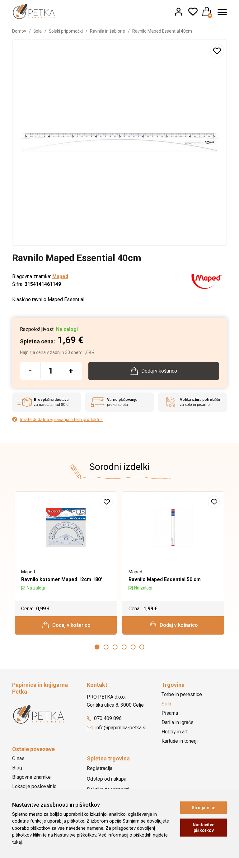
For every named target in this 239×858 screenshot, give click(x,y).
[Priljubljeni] (193, 11)
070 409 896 (107, 718)
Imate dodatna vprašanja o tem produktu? (61, 419)
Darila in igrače (178, 722)
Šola (37, 31)
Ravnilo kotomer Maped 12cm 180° (62, 579)
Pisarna (170, 713)
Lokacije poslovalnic (34, 786)
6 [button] (141, 647)
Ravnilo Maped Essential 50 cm (165, 579)
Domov (19, 31)
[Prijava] (178, 11)
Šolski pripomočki (66, 31)
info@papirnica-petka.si (120, 728)
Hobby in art (175, 732)
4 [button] (123, 647)
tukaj (17, 842)
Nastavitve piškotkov (203, 827)
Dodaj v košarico (71, 625)
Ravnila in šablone (107, 31)
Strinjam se (203, 807)
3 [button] (115, 647)
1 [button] (97, 647)
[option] (66, 563)
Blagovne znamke (31, 777)
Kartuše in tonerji (180, 741)
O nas (18, 758)
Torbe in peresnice (182, 694)
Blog (17, 768)
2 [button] (106, 647)
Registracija (99, 768)
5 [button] (132, 647)
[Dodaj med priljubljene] (217, 50)
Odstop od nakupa (106, 779)
